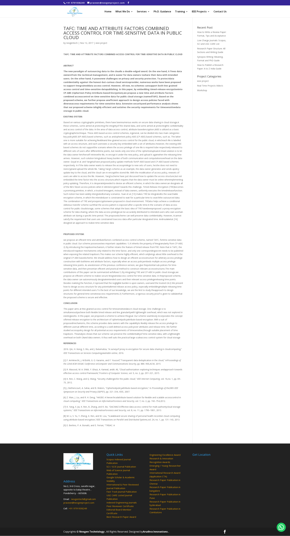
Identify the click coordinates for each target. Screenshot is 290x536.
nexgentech (72, 42)
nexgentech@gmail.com (83, 499)
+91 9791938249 (78, 508)
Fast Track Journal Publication (121, 491)
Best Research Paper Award (121, 516)
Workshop (202, 90)
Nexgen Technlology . (92, 531)
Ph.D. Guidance (162, 11)
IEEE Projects (199, 11)
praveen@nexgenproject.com (78, 502)
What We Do (122, 11)
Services (142, 11)
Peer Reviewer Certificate (120, 506)
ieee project (101, 42)
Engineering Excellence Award (165, 454)
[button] (281, 527)
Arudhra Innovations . (156, 531)
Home (108, 11)
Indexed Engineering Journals (121, 502)
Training (180, 11)
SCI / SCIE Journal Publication (121, 466)
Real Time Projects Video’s (210, 85)
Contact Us (220, 11)
